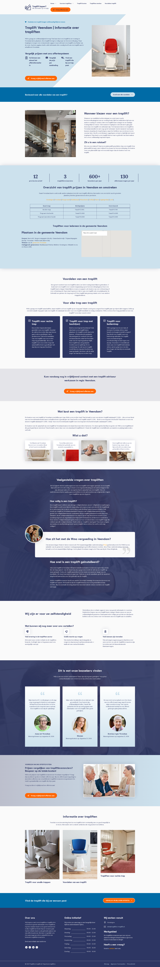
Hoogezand (66, 200)
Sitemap (106, 964)
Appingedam (104, 200)
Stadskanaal (75, 200)
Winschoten (84, 200)
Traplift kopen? (39, 6)
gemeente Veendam (39, 243)
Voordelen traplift (110, 3)
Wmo (105, 545)
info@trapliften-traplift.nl (116, 927)
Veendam (58, 200)
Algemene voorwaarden (118, 964)
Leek (111, 200)
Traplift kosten (81, 3)
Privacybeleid (131, 964)
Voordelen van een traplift (74, 882)
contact (112, 948)
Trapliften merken (95, 3)
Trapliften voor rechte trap (113, 875)
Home (52, 3)
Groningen (50, 200)
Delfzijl (91, 200)
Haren (97, 200)
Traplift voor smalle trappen (37, 882)
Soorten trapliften (66, 3)
